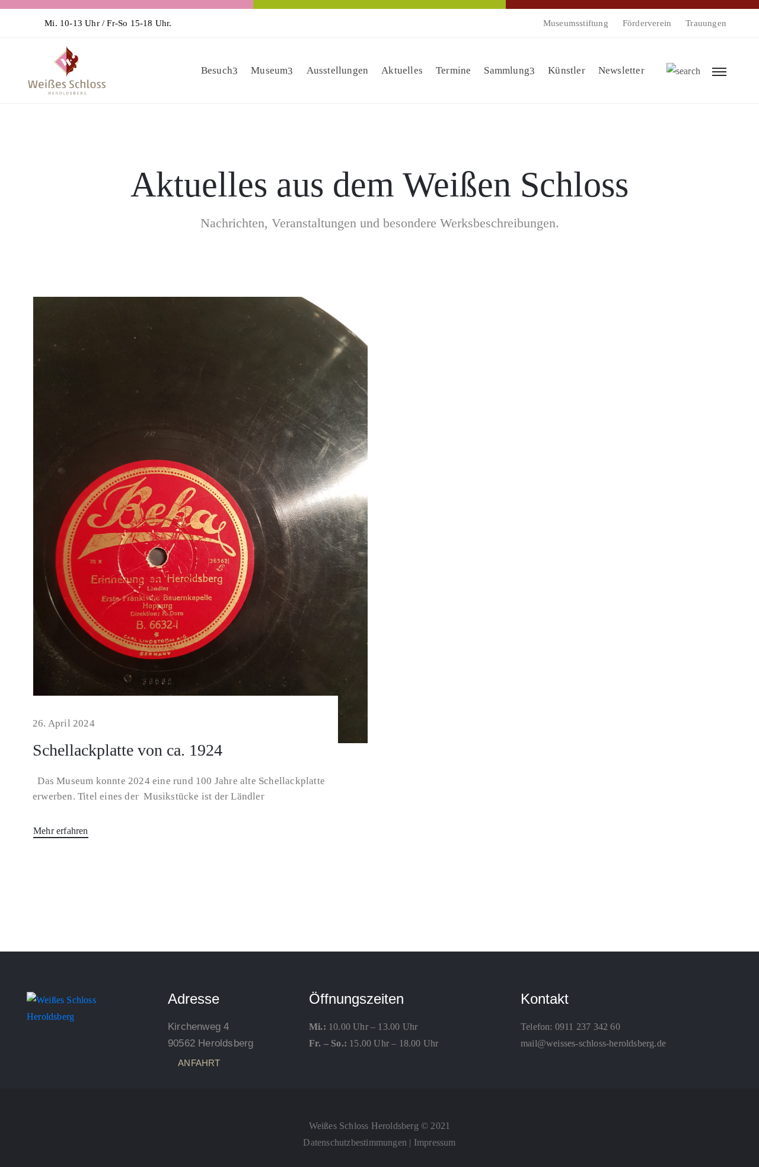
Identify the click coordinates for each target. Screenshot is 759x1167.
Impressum (435, 1142)
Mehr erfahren (60, 831)
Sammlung (507, 70)
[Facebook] (379, 1099)
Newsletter (621, 70)
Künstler (566, 70)
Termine (453, 70)
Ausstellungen (338, 70)
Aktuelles (402, 70)
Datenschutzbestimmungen (355, 1142)
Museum (269, 70)
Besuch (216, 70)
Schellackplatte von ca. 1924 (127, 750)
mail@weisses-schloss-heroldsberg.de (593, 1043)
